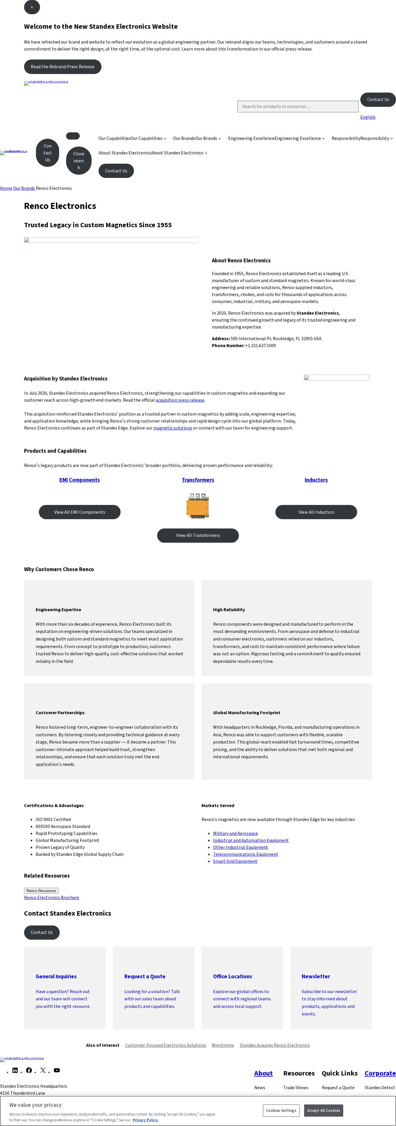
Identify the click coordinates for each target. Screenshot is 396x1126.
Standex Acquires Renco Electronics (275, 1045)
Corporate (380, 1073)
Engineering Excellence (251, 138)
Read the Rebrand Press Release (63, 67)
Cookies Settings (281, 1110)
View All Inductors (316, 512)
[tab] (41, 891)
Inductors (316, 479)
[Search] (349, 106)
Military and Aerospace (235, 833)
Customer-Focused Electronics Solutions (165, 1045)
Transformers (198, 479)
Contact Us (378, 99)
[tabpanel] (198, 897)
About (263, 1073)
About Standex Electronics (125, 153)
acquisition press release (180, 400)
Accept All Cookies (323, 1110)
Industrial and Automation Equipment (251, 840)
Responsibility (346, 138)
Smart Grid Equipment (235, 861)
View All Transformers (198, 535)
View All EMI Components (79, 512)
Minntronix (223, 1045)
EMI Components (79, 479)
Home (6, 188)
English (367, 117)
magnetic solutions (172, 428)
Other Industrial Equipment (240, 847)
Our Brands (184, 138)
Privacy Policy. (146, 1120)
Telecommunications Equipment (245, 854)
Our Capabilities (114, 138)
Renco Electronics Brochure (51, 897)
